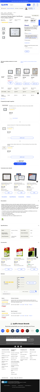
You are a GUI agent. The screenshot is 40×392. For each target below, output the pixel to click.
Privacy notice (14, 385)
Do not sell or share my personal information (18, 387)
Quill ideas (13, 372)
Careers (31, 357)
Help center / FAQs (5, 359)
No (26, 304)
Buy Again (21, 8)
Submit (27, 51)
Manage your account (5, 355)
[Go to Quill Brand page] (2, 331)
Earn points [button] (35, 15)
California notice (20, 385)
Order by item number (24, 357)
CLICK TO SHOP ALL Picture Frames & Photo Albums (29, 62)
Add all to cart (20, 163)
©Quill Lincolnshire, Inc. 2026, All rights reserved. (15, 382)
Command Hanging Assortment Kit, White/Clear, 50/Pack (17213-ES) (19, 258)
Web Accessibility (33, 359)
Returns (3, 353)
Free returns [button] (28, 40)
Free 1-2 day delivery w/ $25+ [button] (19, 190)
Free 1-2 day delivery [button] (5, 190)
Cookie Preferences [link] (28, 385)
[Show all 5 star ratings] (22, 277)
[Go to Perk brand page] (17, 331)
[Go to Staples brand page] (22, 331)
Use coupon (30, 339)
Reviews (28, 196)
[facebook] (21, 346)
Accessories (21, 196)
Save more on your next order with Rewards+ (20, 1)
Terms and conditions (15, 342)
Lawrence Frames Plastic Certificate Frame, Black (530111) (21, 105)
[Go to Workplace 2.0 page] (37, 331)
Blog (30, 353)
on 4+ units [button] (32, 264)
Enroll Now (33, 22)
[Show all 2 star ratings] (22, 284)
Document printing (14, 363)
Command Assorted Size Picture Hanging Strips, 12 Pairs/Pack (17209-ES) (5, 258)
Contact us (17, 381)
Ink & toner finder (23, 354)
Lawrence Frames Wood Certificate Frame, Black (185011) (26, 76)
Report (31, 304)
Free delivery (28, 30)
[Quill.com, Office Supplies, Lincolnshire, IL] (4, 382)
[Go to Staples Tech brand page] (27, 331)
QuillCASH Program (14, 356)
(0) (17, 280)
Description (4, 196)
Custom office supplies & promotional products (15, 362)
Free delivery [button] (30, 190)
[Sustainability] (3, 219)
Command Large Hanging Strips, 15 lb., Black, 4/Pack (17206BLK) (31, 258)
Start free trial (35, 25)
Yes (22, 304)
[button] (39, 1)
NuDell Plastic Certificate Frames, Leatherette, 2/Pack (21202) (32, 183)
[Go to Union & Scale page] (32, 331)
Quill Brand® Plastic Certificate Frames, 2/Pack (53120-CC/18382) (6, 183)
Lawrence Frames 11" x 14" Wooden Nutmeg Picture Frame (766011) (34, 76)
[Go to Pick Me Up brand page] (12, 331)
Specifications (13, 196)
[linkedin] (18, 346)
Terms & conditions (7, 385)
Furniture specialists (14, 368)
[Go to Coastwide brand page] (7, 331)
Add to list (27, 42)
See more (3, 98)
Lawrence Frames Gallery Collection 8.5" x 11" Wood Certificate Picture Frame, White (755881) (22, 144)
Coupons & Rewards (10, 8)
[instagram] (15, 346)
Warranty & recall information (5, 364)
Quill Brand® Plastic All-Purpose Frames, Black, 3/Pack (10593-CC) (19, 183)
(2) (17, 278)
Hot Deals (17, 8)
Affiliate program (14, 374)
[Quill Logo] (4, 4)
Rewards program (14, 354)
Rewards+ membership (15, 352)
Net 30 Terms (13, 359)
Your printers (22, 356)
